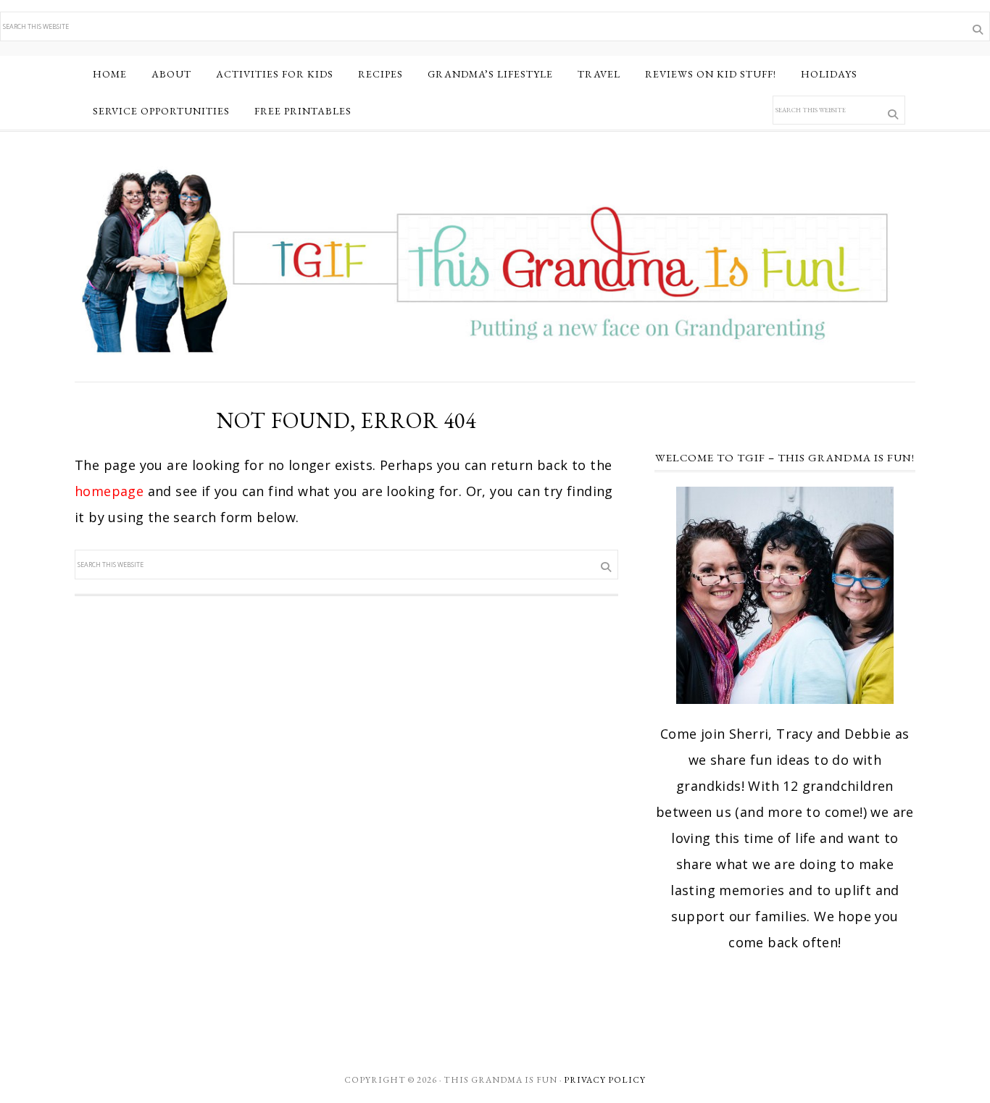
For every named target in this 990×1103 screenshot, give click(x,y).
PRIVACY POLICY (605, 1080)
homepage (109, 491)
